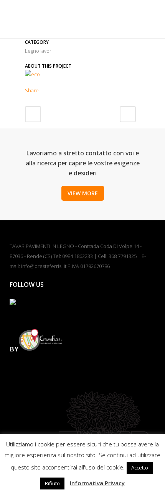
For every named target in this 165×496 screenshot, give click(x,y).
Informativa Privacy (97, 483)
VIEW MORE (83, 193)
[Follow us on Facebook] (19, 308)
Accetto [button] (139, 467)
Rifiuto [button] (52, 483)
